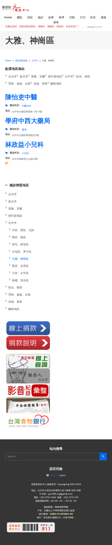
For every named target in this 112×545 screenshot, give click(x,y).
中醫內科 (26, 105)
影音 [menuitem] (93, 17)
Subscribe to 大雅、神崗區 (6, 163)
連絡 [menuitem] (56, 22)
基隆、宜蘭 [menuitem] (38, 76)
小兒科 (25, 153)
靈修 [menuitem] (103, 17)
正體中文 (54, 475)
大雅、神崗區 (20, 258)
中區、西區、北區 (23, 230)
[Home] (16, 7)
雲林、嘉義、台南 (19, 294)
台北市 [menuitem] (12, 76)
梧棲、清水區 (20, 280)
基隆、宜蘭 (15, 208)
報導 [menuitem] (61, 17)
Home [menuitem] (8, 17)
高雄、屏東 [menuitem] (40, 83)
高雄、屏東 (15, 301)
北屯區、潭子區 (21, 251)
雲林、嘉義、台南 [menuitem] (19, 83)
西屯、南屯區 (20, 244)
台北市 (12, 194)
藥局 (24, 129)
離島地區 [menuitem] (56, 83)
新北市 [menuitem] (24, 76)
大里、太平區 (20, 273)
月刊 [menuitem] (82, 17)
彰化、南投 (15, 287)
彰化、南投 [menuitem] (83, 76)
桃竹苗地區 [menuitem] (55, 76)
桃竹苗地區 (15, 215)
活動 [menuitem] (72, 17)
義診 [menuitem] (40, 17)
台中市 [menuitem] (69, 76)
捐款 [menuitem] (30, 17)
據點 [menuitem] (19, 17)
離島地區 (13, 309)
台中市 (12, 223)
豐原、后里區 (20, 266)
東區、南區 (19, 237)
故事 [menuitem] (51, 17)
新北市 (12, 201)
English (62, 475)
